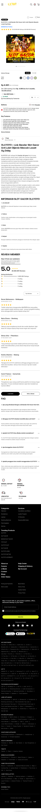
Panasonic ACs (14, 649)
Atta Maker (4, 717)
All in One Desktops (6, 778)
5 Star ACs (12, 660)
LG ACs (28, 644)
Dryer (21, 706)
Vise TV (12, 671)
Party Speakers (5, 523)
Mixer (11, 728)
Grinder (17, 724)
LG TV (27, 671)
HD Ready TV (11, 686)
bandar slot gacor (23, 155)
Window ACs (22, 651)
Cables (30, 757)
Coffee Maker (4, 719)
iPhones (13, 757)
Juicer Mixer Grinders (7, 724)
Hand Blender (5, 721)
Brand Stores (21, 583)
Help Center (22, 563)
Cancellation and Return (24, 511)
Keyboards (10, 765)
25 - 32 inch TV (21, 676)
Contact (4, 571)
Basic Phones (22, 757)
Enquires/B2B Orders (23, 520)
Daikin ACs (20, 644)
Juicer (26, 721)
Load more (10, 393)
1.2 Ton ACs (26, 654)
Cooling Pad (4, 768)
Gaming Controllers (19, 691)
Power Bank (12, 759)
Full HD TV (4, 689)
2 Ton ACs (22, 656)
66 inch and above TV (7, 680)
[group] (28, 73)
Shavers (11, 743)
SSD (2, 770)
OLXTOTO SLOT (5, 545)
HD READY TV (11, 676)
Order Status (5, 577)
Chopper (29, 717)
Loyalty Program (22, 514)
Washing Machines (6, 520)
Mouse (3, 765)
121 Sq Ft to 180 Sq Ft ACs (21, 663)
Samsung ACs (25, 649)
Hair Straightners (30, 743)
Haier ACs (34, 649)
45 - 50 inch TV (5, 678)
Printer (21, 778)
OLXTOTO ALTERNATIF (7, 557)
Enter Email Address (10, 607)
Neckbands (19, 734)
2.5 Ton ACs (4, 658)
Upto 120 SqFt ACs (6, 663)
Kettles (24, 724)
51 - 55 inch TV (16, 678)
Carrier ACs (33, 647)
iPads (9, 751)
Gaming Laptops (20, 776)
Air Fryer (31, 719)
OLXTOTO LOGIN (5, 551)
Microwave (31, 724)
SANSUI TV (4, 671)
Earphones (4, 737)
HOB (21, 721)
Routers (3, 783)
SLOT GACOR (4, 536)
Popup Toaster (17, 726)
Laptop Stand (14, 768)
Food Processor (22, 719)
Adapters (3, 759)
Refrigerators (4, 708)
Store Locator (4, 586)
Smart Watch (4, 789)
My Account (22, 569)
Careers (4, 566)
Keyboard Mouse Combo (22, 765)
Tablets (3, 751)
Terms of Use (21, 586)
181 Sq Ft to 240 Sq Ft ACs (8, 665)
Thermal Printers (27, 781)
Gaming (3, 526)
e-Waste (4, 569)
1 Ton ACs (18, 654)
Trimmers (3, 743)
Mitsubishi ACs (23, 647)
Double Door (23, 708)
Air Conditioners (5, 699)
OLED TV (13, 673)
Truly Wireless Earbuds (7, 734)
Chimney (22, 717)
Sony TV (34, 671)
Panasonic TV (5, 673)
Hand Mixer (14, 721)
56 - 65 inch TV (27, 678)
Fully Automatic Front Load (25, 704)
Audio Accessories (28, 689)
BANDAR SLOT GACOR (7, 539)
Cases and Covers (23, 759)
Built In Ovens (13, 717)
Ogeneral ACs (5, 651)
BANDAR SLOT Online (6, 26)
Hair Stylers (19, 743)
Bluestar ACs (4, 647)
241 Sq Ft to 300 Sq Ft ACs (26, 665)
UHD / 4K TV (27, 686)
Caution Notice (22, 590)
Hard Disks (9, 770)
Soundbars (30, 691)
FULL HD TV (34, 673)
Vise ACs (3, 644)
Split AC (15, 699)
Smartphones (5, 757)
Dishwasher (28, 706)
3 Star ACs (30, 658)
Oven (2, 726)
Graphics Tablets (18, 751)
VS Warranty (21, 517)
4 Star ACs (4, 660)
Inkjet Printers (30, 778)
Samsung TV (20, 671)
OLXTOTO (4, 155)
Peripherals (24, 768)
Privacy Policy (21, 593)
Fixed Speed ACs (22, 660)
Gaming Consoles (6, 691)
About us (4, 563)
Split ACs (13, 651)
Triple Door (32, 708)
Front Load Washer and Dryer (9, 706)
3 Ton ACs (13, 658)
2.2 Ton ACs (31, 656)
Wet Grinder (4, 728)
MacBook (10, 776)
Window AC (23, 699)
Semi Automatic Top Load (8, 704)
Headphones (28, 734)
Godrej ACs (14, 647)
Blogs (3, 574)
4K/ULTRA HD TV (23, 673)
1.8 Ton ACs (13, 656)
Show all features (5, 132)
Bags (33, 765)
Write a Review (30, 393)
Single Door (14, 708)
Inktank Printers (15, 781)
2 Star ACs (21, 658)
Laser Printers (5, 781)
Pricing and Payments (7, 583)
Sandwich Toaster (29, 726)
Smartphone (4, 514)
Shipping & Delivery (25, 566)
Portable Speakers (15, 737)
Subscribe (20, 617)
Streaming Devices (15, 689)
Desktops (30, 776)
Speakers (14, 693)
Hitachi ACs (4, 649)
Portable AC (32, 699)
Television (3, 511)
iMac (15, 778)
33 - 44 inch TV (32, 676)
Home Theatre (5, 693)
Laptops (3, 517)
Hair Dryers (4, 745)
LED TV (3, 686)
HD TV (3, 676)
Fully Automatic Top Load (22, 701)
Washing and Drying (6, 701)
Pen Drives (32, 768)
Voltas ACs (12, 644)
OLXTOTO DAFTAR (6, 554)
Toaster (8, 726)
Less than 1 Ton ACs (7, 654)
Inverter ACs (33, 660)
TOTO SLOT (4, 542)
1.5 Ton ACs (4, 656)
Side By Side (4, 711)
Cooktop (13, 719)
